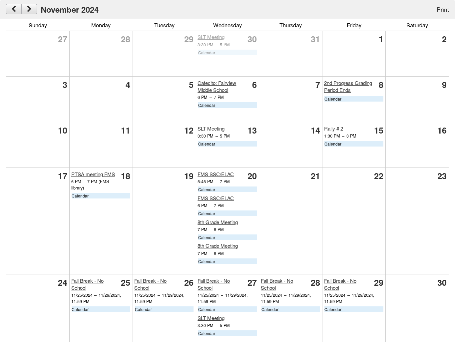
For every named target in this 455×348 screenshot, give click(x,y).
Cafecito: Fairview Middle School (217, 86)
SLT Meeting (211, 36)
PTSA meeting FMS (93, 174)
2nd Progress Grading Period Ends (348, 86)
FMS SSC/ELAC (216, 174)
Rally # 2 (333, 128)
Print (443, 9)
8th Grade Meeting (218, 221)
